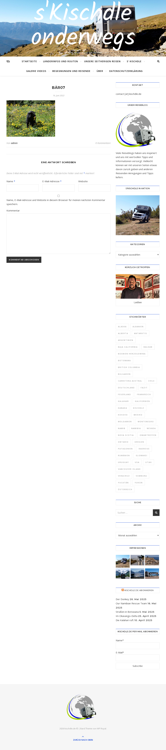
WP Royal (101, 728)
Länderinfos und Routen (60, 61)
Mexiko (138, 415)
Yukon (139, 482)
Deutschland (126, 387)
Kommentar (13, 210)
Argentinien (125, 340)
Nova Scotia (126, 435)
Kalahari (123, 401)
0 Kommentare (103, 143)
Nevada (151, 428)
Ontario (123, 442)
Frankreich (144, 394)
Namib (121, 428)
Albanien (138, 326)
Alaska (122, 326)
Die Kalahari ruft (125, 620)
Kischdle (138, 408)
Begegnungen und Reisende (71, 71)
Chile (151, 381)
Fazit (144, 387)
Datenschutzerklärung (126, 71)
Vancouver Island (129, 469)
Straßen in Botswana (127, 611)
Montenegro (146, 421)
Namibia (136, 428)
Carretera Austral (130, 381)
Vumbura (141, 476)
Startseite (29, 61)
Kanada (122, 408)
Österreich (125, 489)
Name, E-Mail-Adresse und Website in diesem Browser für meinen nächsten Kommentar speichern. (55, 202)
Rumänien (124, 455)
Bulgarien (124, 374)
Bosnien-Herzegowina (132, 353)
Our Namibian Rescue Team (131, 603)
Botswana (124, 360)
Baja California (128, 347)
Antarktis (140, 333)
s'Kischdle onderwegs (83, 26)
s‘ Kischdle (134, 61)
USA (137, 462)
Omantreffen (148, 435)
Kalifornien (142, 401)
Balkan (148, 347)
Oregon (139, 442)
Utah (148, 462)
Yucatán (123, 482)
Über (100, 71)
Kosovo (123, 415)
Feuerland (124, 394)
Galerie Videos (36, 71)
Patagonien (125, 448)
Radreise (144, 448)
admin (14, 143)
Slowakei (141, 455)
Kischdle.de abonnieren (139, 590)
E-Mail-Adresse (51, 181)
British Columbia (129, 367)
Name (10, 181)
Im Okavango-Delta (126, 616)
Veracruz (124, 476)
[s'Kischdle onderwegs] (83, 707)
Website (83, 181)
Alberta (123, 333)
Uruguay (123, 462)
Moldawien (125, 421)
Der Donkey (122, 599)
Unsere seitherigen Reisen (102, 61)
